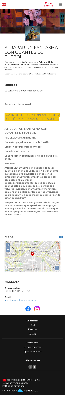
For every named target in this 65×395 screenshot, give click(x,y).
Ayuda (32, 334)
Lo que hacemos (32, 347)
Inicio (32, 325)
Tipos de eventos (33, 351)
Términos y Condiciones (14, 383)
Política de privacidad (13, 386)
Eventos (32, 329)
